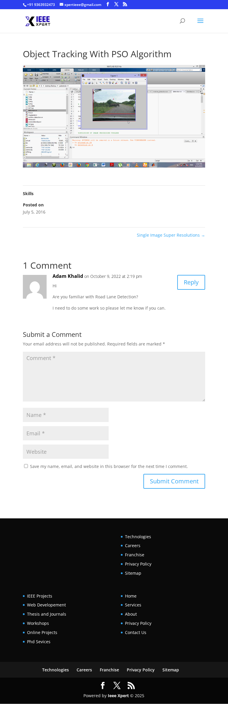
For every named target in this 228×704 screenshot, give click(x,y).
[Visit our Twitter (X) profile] (116, 4)
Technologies (138, 536)
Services (133, 605)
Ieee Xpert (118, 695)
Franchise (134, 555)
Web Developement (46, 605)
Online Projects (42, 632)
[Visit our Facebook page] (108, 4)
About (131, 614)
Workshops (38, 623)
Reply (191, 282)
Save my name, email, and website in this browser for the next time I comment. (109, 466)
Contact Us (135, 632)
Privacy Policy (138, 564)
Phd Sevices (38, 641)
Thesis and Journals (46, 614)
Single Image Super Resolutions (171, 235)
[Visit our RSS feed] (125, 4)
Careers (132, 545)
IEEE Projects (39, 596)
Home (131, 596)
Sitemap (133, 573)
